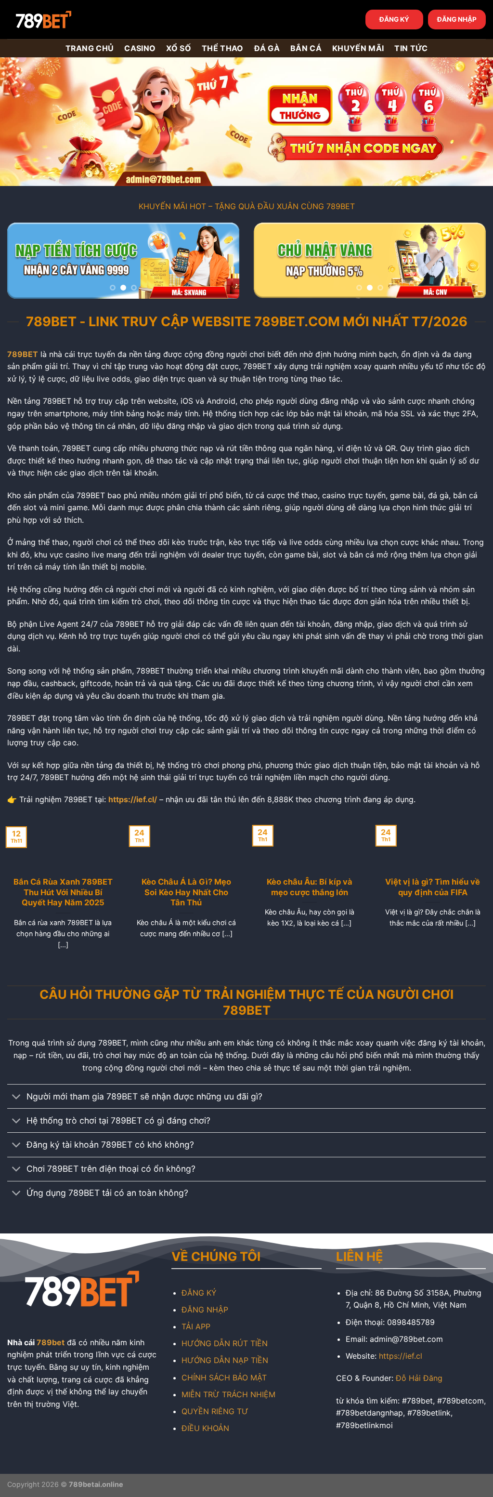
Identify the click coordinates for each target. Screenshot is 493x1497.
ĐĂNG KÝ (394, 19)
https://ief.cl (400, 1356)
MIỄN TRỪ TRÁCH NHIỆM (228, 1394)
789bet (51, 1342)
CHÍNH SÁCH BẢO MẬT (224, 1377)
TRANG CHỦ (89, 48)
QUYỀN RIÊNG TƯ (215, 1411)
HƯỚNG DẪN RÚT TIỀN (225, 1343)
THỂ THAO (223, 48)
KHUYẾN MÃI (358, 48)
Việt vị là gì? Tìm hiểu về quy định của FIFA (431, 887)
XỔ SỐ (178, 48)
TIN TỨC (411, 48)
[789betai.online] (61, 19)
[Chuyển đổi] (16, 1097)
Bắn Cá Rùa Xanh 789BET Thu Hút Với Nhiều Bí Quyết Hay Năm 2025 (61, 892)
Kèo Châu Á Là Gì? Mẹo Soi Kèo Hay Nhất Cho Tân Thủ (185, 892)
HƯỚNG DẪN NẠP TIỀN (225, 1360)
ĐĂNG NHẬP (457, 19)
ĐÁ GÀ (267, 48)
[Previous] (24, 262)
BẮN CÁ (306, 48)
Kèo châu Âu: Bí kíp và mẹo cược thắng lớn (308, 887)
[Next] (222, 262)
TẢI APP (196, 1326)
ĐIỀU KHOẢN (205, 1428)
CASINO (140, 48)
